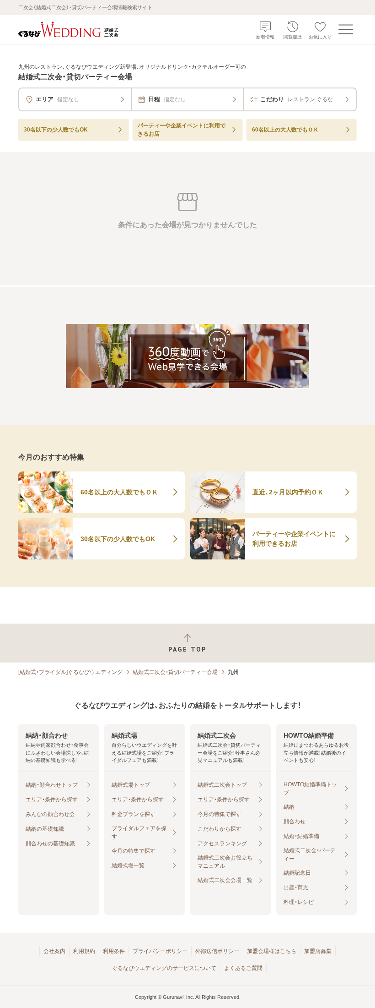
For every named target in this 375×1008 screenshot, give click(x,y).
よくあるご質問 (243, 968)
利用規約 (84, 951)
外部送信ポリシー (217, 951)
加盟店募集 (318, 951)
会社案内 (54, 951)
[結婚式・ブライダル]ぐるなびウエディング (70, 672)
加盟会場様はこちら (271, 951)
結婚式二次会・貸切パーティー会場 (175, 672)
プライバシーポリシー (160, 951)
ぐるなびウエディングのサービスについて (164, 968)
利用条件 (114, 951)
